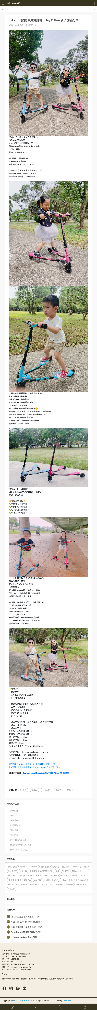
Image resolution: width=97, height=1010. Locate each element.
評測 (51, 871)
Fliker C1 (64, 880)
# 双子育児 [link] (55, 766)
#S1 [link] (55, 763)
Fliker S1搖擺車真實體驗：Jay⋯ (24, 916)
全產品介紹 (15, 815)
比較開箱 (21, 875)
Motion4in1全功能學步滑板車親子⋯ (26, 921)
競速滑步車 (80, 884)
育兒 (81, 875)
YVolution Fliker (50, 875)
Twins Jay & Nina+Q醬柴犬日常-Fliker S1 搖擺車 (46, 773)
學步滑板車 (45, 866)
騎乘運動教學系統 (18, 839)
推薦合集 (23, 871)
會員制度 (23, 978)
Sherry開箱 (76, 866)
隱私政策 (69, 978)
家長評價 (33, 871)
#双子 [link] (48, 766)
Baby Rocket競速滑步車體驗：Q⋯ (25, 937)
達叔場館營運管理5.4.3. (20, 844)
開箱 (69, 790)
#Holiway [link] (21, 763)
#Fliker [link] (49, 763)
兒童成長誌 (15, 820)
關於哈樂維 (6, 978)
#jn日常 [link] (12, 766)
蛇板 (41, 884)
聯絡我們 (60, 978)
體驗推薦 (65, 866)
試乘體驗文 (15, 825)
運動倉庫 (14, 830)
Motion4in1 (33, 866)
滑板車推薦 (12, 866)
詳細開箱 (43, 871)
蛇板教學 (14, 835)
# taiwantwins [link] (38, 766)
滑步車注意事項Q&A (19, 849)
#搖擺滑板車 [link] (31, 763)
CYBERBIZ (67, 1000)
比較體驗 (73, 875)
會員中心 (32, 978)
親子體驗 (11, 875)
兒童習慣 (37, 880)
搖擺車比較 (82, 880)
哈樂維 (22, 866)
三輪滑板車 (26, 880)
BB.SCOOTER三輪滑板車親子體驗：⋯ (27, 926)
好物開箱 (69, 884)
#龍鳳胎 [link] (27, 766)
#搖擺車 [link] (41, 763)
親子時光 (63, 875)
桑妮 (57, 871)
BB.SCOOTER (13, 880)
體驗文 (58, 790)
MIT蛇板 (49, 884)
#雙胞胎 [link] (20, 766)
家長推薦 (47, 880)
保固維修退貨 (42, 978)
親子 (24, 790)
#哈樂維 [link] (12, 763)
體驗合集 (33, 884)
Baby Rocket (21, 884)
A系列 (56, 880)
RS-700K (65, 871)
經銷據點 (52, 978)
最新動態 (14, 810)
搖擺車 (34, 790)
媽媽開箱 (55, 866)
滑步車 (10, 884)
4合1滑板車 (12, 871)
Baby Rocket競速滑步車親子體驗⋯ (25, 932)
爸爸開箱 (59, 884)
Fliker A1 (76, 871)
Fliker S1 (46, 790)
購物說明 (15, 978)
